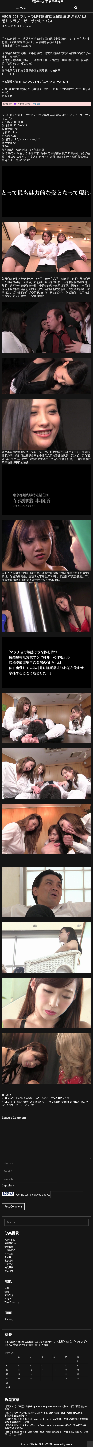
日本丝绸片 (9, 1250)
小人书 (55, 1342)
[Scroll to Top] (85, 1439)
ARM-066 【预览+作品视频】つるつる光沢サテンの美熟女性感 (37, 1098)
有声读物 (8, 1253)
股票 (6, 1345)
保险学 (49, 1342)
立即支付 (36, 104)
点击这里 (15, 56)
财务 (23, 1342)
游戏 (44, 1342)
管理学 (7, 1342)
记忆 (40, 1342)
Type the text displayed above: (32, 1194)
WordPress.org (11, 1302)
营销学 (83, 1341)
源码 (67, 1342)
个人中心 (8, 1319)
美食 (36, 1342)
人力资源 (13, 1344)
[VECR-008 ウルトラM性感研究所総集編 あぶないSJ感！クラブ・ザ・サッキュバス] (46, 215)
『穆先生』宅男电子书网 (46, 1)
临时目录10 (10, 1243)
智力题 (28, 1345)
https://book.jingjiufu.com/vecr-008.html (43, 81)
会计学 (72, 1341)
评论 (8, 1298)
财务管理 (43, 1345)
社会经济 (8, 1264)
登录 (6, 1291)
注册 (6, 1288)
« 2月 (8, 1387)
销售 (78, 1342)
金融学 (61, 1341)
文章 (8, 1295)
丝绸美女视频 (15, 1342)
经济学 (22, 1345)
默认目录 (8, 1271)
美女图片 (35, 1345)
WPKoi (69, 1444)
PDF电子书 (9, 1240)
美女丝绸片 (30, 1342)
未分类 (8, 1095)
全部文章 (8, 1247)
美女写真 (8, 1267)
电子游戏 (8, 1260)
